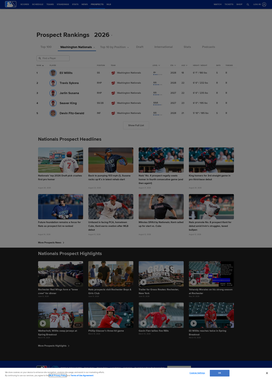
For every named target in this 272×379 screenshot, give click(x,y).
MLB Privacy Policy (57, 375)
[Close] (267, 373)
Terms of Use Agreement (82, 375)
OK (219, 373)
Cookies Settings (197, 373)
